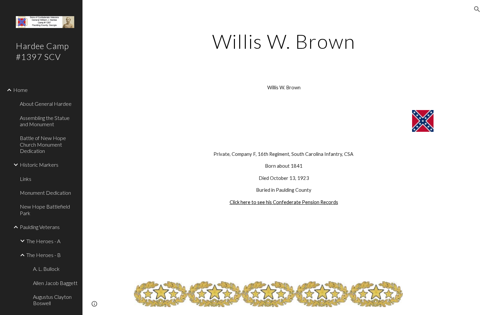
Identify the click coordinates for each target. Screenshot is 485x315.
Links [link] (25, 179)
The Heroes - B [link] (43, 255)
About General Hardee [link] (46, 103)
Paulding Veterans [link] (40, 227)
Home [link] (20, 90)
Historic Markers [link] (39, 164)
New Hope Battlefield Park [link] (45, 209)
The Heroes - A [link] (43, 241)
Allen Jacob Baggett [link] (55, 283)
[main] (284, 41)
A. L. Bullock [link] (46, 269)
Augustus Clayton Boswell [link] (52, 300)
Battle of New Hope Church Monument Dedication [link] (43, 144)
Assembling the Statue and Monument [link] (45, 121)
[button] (477, 9)
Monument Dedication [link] (45, 192)
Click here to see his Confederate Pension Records (284, 202)
